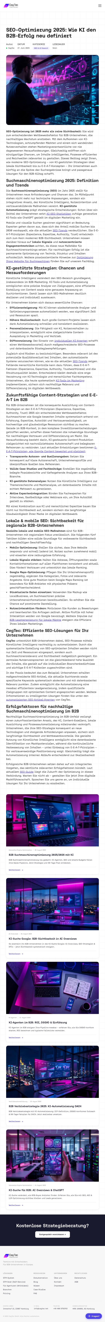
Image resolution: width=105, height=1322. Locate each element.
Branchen (7, 1290)
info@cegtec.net (41, 1309)
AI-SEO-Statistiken (58, 213)
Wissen (37, 1286)
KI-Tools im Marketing (70, 380)
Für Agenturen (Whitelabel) (15, 1286)
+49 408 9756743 (60, 1309)
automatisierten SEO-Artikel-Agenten (30, 699)
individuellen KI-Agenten (71, 340)
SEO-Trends (60, 230)
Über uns (58, 1278)
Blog (36, 1282)
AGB (76, 1282)
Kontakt (57, 1282)
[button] (99, 6)
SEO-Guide (27, 771)
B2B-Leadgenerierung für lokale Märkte (35, 619)
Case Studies (39, 1290)
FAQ (35, 1293)
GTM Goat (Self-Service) (14, 1282)
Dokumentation (41, 1278)
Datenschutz (80, 1278)
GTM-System (8, 1278)
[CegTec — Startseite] (13, 6)
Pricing (6, 1293)
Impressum (59, 1286)
